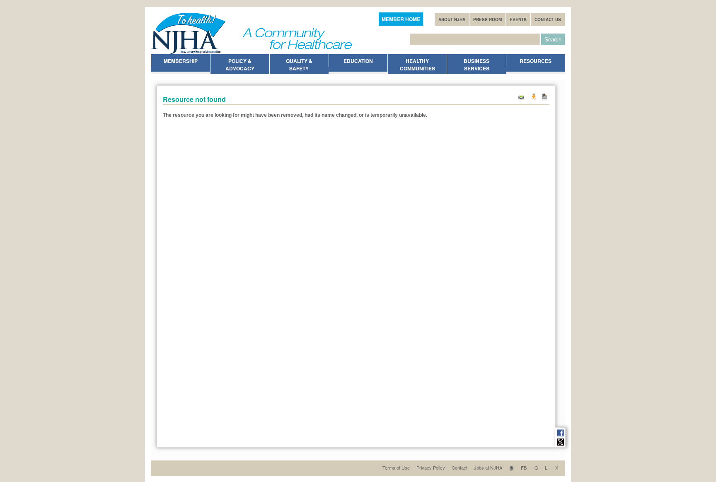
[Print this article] (533, 99)
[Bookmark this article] (544, 99)
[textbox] (475, 39)
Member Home (401, 19)
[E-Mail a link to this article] (521, 99)
